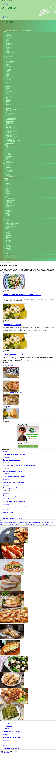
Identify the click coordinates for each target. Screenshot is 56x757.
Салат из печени (10, 128)
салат (29, 524)
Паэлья (8, 99)
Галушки (8, 71)
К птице (8, 214)
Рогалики (8, 231)
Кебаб (7, 84)
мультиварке (45, 522)
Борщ (7, 34)
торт (42, 524)
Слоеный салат (10, 143)
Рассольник (9, 44)
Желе (7, 180)
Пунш (7, 145)
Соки (7, 159)
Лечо (7, 169)
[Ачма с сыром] (11, 404)
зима (18, 522)
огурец (51, 522)
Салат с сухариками (11, 131)
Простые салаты (10, 127)
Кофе (7, 148)
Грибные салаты (10, 112)
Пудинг (8, 192)
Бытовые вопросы (11, 257)
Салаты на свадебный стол (13, 140)
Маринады (9, 206)
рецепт (25, 524)
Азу (7, 57)
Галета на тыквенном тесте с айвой (12, 392)
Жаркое (8, 78)
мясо (49, 522)
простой (21, 524)
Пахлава (8, 235)
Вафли (8, 219)
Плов (7, 101)
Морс (7, 150)
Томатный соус (10, 205)
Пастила (8, 191)
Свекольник (9, 45)
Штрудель (8, 242)
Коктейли (8, 161)
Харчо (7, 51)
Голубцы (8, 73)
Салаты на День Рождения (13, 137)
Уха (7, 49)
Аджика (8, 172)
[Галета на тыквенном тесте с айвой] (11, 391)
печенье (2, 524)
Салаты (5, 106)
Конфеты (8, 184)
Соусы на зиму (10, 204)
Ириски (8, 183)
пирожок (11, 524)
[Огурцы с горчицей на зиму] (12, 719)
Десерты (5, 178)
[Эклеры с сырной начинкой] (11, 418)
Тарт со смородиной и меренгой (11, 378)
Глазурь (8, 250)
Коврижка (8, 251)
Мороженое (9, 188)
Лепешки (8, 236)
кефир (26, 522)
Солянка (8, 47)
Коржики (8, 220)
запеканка (15, 522)
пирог (7, 524)
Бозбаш (8, 32)
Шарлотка (8, 244)
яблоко (46, 524)
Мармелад (8, 187)
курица (40, 522)
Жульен (8, 79)
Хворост (8, 229)
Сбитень (8, 152)
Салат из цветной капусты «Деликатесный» (22, 295)
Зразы (7, 80)
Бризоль (8, 67)
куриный (36, 522)
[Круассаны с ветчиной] (12, 574)
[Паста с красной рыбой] (12, 687)
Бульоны (8, 35)
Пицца (7, 239)
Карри (7, 82)
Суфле (8, 253)
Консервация (9, 176)
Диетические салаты (11, 119)
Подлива (8, 102)
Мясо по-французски (11, 93)
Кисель (8, 153)
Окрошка (8, 42)
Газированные (10, 158)
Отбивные (8, 96)
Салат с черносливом (12, 134)
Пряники (8, 237)
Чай (7, 147)
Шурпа (7, 53)
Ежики (7, 77)
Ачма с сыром (6, 406)
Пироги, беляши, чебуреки (13, 222)
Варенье (8, 165)
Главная (2, 262)
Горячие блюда (8, 56)
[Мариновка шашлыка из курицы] (14, 703)
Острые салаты (10, 124)
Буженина (8, 69)
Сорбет (8, 193)
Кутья (7, 185)
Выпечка (5, 218)
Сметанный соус (10, 200)
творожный (37, 524)
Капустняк (8, 36)
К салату (8, 216)
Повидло (8, 167)
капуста (22, 522)
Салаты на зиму (10, 139)
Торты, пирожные (10, 224)
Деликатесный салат (12, 325)
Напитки (5, 144)
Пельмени (8, 100)
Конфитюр (8, 166)
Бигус (7, 64)
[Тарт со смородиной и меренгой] (11, 377)
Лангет (7, 88)
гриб (7, 522)
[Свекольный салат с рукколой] (14, 671)
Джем (7, 174)
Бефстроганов (10, 61)
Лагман (8, 39)
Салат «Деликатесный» (13, 354)
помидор (18, 524)
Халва (7, 196)
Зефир (7, 182)
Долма (7, 75)
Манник (8, 245)
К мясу (7, 213)
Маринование (9, 170)
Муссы (7, 189)
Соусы (5, 197)
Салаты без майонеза (12, 136)
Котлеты (8, 86)
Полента (8, 104)
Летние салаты (10, 121)
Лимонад (8, 157)
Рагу (7, 105)
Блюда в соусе (10, 209)
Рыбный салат (10, 117)
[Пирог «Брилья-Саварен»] (12, 558)
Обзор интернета (10, 255)
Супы (4, 31)
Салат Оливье (10, 130)
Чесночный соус (10, 207)
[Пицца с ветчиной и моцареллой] (14, 622)
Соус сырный (9, 202)
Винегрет (8, 108)
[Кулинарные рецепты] (8, 14)
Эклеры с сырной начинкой (10, 419)
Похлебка (8, 43)
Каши (7, 83)
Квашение (8, 175)
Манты (7, 92)
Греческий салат (10, 110)
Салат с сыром (10, 132)
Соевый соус (9, 201)
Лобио (7, 89)
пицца (15, 524)
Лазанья (8, 87)
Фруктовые (9, 156)
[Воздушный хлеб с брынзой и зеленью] (12, 606)
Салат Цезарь (9, 135)
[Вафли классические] (12, 639)
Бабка (7, 60)
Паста (7, 97)
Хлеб (7, 227)
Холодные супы (10, 52)
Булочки (8, 232)
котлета (29, 522)
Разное (5, 254)
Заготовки (6, 163)
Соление (8, 171)
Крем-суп (8, 38)
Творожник (9, 249)
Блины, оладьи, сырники (12, 223)
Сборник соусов (10, 198)
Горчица (8, 210)
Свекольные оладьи (8, 365)
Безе (7, 179)
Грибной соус (9, 211)
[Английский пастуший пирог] (10, 655)
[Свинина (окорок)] (10, 590)
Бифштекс (8, 66)
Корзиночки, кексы (11, 226)
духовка (10, 522)
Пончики (8, 248)
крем (33, 522)
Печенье (8, 228)
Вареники (8, 70)
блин (1, 522)
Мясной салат (9, 115)
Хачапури (8, 240)
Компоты (8, 154)
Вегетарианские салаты (12, 109)
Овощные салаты (10, 123)
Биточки (8, 65)
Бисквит (8, 233)
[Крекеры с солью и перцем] (14, 542)
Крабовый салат (10, 114)
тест (40, 524)
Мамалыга (9, 91)
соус (33, 524)
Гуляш (7, 74)
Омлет (7, 95)
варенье (4, 522)
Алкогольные (9, 162)
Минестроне (9, 40)
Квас (7, 149)
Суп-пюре (8, 48)
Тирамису (8, 194)
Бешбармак (9, 62)
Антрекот (8, 58)
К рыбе (8, 215)
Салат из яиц (9, 122)
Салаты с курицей (11, 118)
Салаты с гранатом (11, 141)
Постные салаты (10, 126)
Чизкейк (8, 241)
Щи (7, 55)
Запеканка (9, 246)
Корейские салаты (11, 113)
